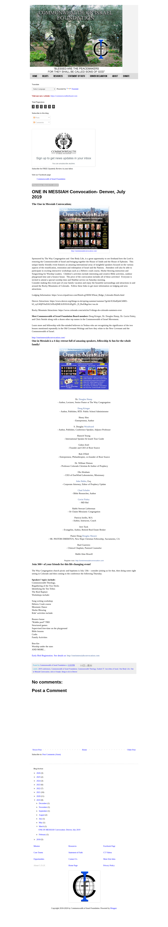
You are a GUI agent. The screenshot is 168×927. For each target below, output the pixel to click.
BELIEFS (45, 76)
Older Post (131, 750)
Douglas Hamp (85, 399)
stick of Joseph (55, 672)
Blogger (113, 908)
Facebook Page (109, 846)
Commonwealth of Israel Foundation (51, 179)
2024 (39, 781)
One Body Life (124, 669)
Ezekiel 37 (100, 669)
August (42, 815)
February (42, 834)
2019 (39, 800)
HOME (34, 76)
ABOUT (115, 76)
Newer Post (37, 750)
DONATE (126, 76)
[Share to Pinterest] (91, 665)
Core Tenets (38, 852)
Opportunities (39, 859)
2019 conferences (44, 669)
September (43, 811)
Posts (37, 118)
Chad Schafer (84, 490)
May (41, 823)
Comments (39, 122)
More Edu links (109, 859)
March (41, 826)
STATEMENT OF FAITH (76, 76)
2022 (39, 788)
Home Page (73, 865)
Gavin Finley (84, 499)
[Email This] (81, 665)
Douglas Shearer (89, 536)
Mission (37, 846)
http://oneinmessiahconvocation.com (89, 561)
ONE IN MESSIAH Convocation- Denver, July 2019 (59, 830)
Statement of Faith (76, 852)
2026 (39, 773)
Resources (72, 846)
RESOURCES (58, 76)
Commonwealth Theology (87, 669)
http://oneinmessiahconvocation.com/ (84, 251)
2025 (39, 777)
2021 (39, 792)
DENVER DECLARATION (98, 76)
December (43, 803)
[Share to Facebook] (88, 665)
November (43, 807)
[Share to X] (86, 665)
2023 (39, 785)
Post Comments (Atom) (51, 754)
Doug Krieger (84, 408)
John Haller (81, 481)
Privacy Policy (109, 865)
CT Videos (107, 852)
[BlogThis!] (84, 665)
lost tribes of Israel (111, 669)
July (41, 819)
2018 (39, 839)
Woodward (89, 426)
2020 (39, 796)
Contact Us (73, 859)
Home (84, 750)
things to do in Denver (69, 672)
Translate (74, 89)
